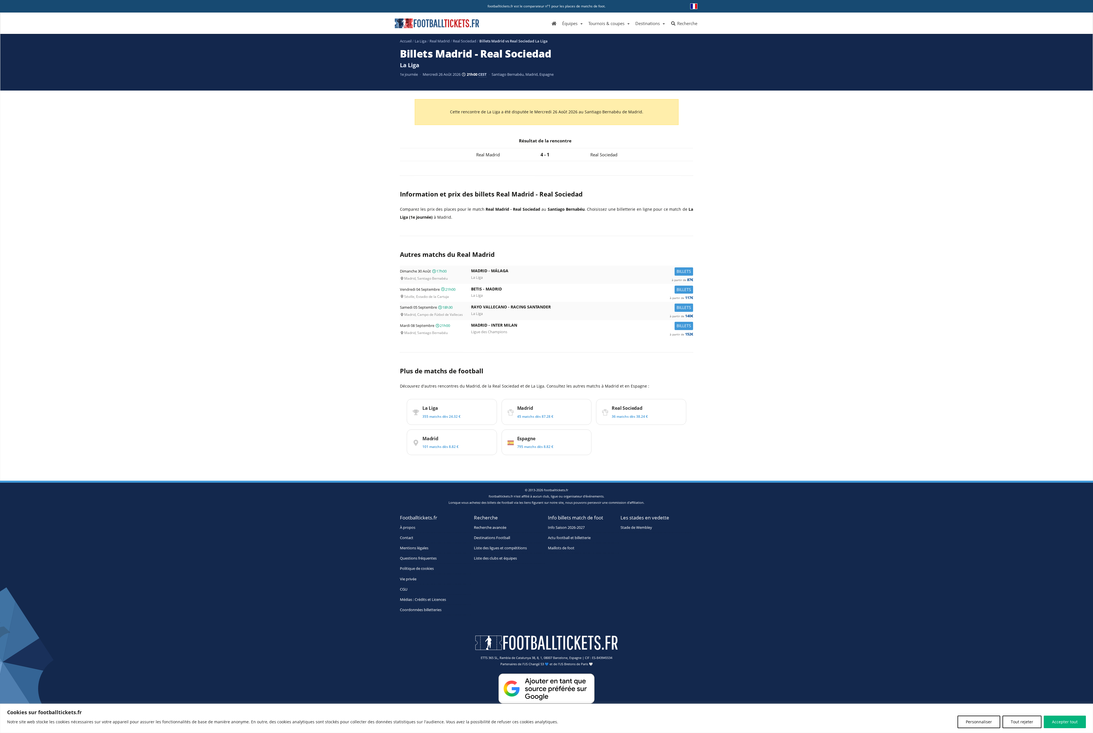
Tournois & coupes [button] (606, 23)
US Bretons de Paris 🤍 (576, 664)
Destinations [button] (647, 23)
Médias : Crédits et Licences (423, 599)
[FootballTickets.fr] (430, 26)
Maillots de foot (561, 548)
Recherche (686, 23)
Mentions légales (414, 548)
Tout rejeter (1022, 721)
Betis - (582, 290)
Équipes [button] (570, 23)
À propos (407, 527)
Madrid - (582, 272)
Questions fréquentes (418, 558)
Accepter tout (1065, 721)
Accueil (406, 41)
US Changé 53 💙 (536, 664)
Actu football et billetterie (569, 537)
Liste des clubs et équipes (495, 558)
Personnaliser (979, 721)
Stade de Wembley (636, 527)
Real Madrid (440, 41)
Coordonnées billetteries (420, 609)
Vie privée (408, 579)
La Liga (420, 41)
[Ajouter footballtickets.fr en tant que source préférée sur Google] (546, 689)
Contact (406, 537)
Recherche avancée (490, 527)
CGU (403, 589)
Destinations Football (492, 537)
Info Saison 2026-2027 (566, 527)
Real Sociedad (464, 41)
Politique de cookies (417, 568)
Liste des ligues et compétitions (500, 548)
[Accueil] (554, 23)
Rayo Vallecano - (582, 308)
